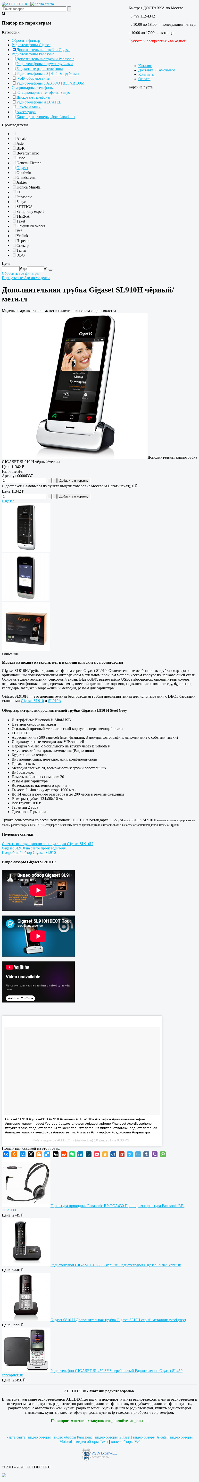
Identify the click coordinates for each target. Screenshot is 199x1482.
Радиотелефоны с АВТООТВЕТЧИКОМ (50, 83)
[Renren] (113, 1154)
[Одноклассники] (14, 1154)
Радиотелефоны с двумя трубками (45, 64)
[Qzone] (105, 1154)
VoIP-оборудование (33, 78)
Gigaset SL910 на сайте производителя (34, 848)
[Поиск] (50, 270)
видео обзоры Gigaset (112, 1437)
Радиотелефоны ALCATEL (39, 102)
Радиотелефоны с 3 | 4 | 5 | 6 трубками (48, 73)
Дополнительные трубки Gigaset (43, 50)
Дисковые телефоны (33, 97)
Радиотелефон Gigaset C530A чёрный (115, 1265)
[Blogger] (39, 1154)
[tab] (99, 32)
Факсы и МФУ (29, 107)
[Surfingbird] (130, 1154)
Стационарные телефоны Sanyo (43, 92)
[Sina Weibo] (121, 1154)
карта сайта (16, 1437)
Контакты (146, 74)
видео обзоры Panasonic (72, 1437)
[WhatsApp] (163, 1154)
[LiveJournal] (88, 1154)
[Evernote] (72, 1154)
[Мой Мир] (22, 1154)
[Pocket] (97, 1154)
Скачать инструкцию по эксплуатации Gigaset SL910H (47, 844)
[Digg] (55, 1154)
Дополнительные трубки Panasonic (45, 59)
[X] (31, 1154)
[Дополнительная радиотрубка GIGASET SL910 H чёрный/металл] (75, 457)
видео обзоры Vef (125, 1441)
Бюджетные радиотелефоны (40, 69)
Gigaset (22, 168)
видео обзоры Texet (92, 1441)
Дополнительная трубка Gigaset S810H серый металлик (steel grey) (118, 1320)
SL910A (54, 701)
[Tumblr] (146, 1154)
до (25, 268)
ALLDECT (64, 1140)
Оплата (144, 79)
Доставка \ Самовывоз (156, 70)
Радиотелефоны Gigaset (31, 45)
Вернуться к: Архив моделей (26, 278)
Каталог (145, 66)
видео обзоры (39, 1437)
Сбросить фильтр (26, 40)
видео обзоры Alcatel (150, 1437)
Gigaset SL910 (32, 701)
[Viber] (155, 1154)
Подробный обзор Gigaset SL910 (29, 852)
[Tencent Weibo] (138, 1154)
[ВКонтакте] (6, 1154)
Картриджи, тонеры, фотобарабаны (46, 117)
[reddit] (64, 1154)
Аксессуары (26, 112)
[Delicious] (47, 1154)
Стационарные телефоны (33, 88)
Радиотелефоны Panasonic (33, 54)
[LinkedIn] (80, 1154)
